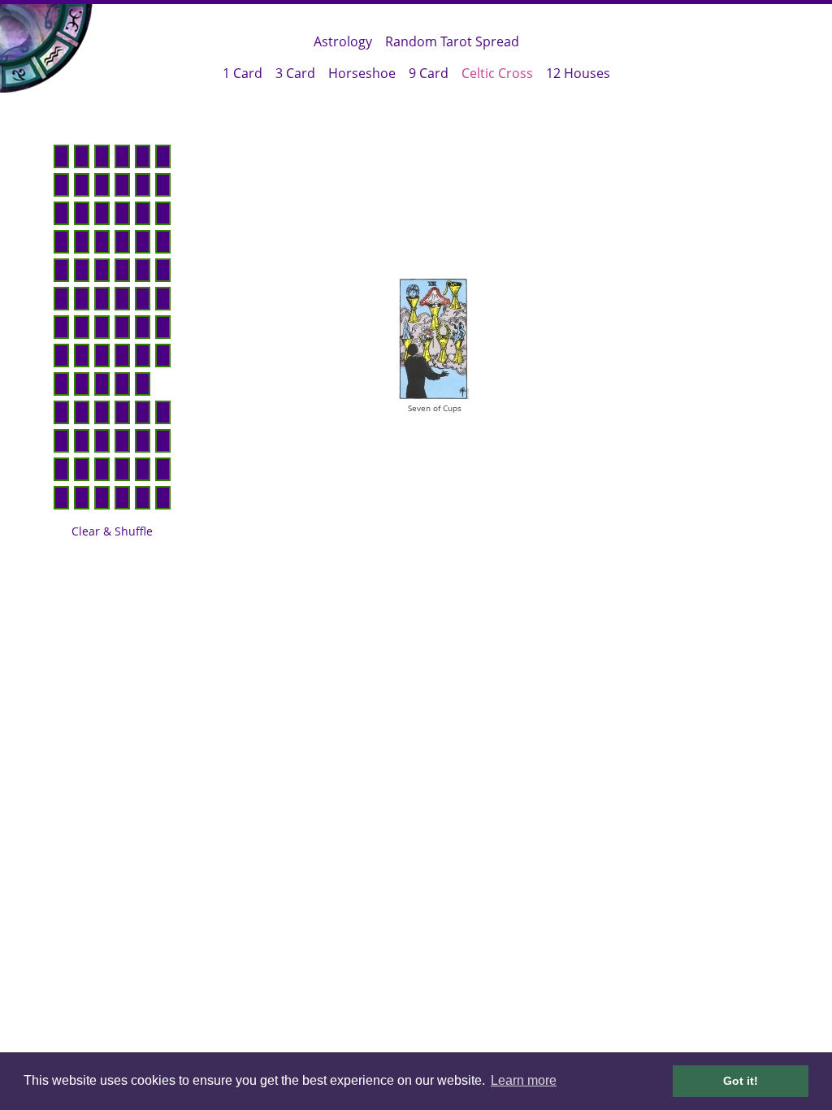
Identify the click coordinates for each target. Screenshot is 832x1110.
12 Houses (578, 73)
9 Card (428, 73)
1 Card (242, 73)
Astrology (343, 41)
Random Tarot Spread (452, 41)
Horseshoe (362, 73)
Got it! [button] (740, 1080)
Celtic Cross (497, 73)
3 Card (295, 73)
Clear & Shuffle (112, 531)
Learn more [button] (524, 1080)
